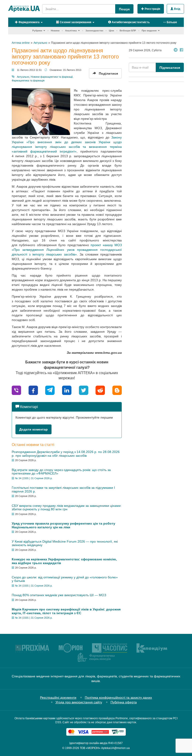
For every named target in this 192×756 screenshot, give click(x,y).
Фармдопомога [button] (29, 22)
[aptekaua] (117, 390)
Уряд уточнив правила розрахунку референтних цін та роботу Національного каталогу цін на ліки (63, 525)
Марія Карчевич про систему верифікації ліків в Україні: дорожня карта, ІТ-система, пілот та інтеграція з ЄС (66, 611)
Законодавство (94, 30)
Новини (55, 30)
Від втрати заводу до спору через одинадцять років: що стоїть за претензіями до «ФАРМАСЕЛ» (61, 471)
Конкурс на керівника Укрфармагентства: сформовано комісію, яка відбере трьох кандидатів (64, 561)
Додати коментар (33, 429)
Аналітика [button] (71, 30)
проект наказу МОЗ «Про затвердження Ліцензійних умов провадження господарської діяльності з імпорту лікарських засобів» (67, 249)
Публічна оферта (124, 702)
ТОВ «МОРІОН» (90, 748)
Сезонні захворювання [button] (75, 22)
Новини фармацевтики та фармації (52, 76)
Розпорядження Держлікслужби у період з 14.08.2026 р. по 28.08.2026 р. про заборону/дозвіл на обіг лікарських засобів (66, 453)
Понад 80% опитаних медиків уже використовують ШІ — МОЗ (59, 595)
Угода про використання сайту (78, 702)
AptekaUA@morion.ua (115, 748)
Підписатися (169, 67)
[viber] (16, 390)
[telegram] (50, 390)
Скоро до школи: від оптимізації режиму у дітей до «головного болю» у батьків (65, 579)
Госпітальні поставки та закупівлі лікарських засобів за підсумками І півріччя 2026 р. (63, 489)
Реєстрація (152, 9)
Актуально (23, 76)
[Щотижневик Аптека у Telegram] (175, 50)
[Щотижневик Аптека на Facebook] (181, 50)
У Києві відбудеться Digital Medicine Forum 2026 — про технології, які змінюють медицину (65, 543)
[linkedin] (66, 390)
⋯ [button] (170, 22)
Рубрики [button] (37, 30)
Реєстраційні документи (58, 697)
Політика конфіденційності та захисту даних (118, 697)
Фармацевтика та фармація (28, 80)
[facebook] (33, 390)
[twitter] (83, 390)
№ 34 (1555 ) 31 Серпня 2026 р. (33, 478)
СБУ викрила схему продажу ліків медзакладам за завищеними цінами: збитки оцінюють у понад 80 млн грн (67, 507)
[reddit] (100, 390)
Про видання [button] (149, 30)
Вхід (176, 9)
